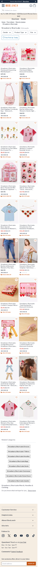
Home (3, 22)
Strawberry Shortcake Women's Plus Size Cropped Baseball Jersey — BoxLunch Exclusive (9, 422)
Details (23, 19)
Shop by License (20, 22)
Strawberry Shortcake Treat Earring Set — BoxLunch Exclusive (27, 305)
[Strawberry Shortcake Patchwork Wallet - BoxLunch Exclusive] (28, 54)
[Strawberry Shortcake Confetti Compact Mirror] (9, 290)
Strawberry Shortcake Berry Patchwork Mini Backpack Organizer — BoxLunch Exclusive (8, 187)
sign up (31, 563)
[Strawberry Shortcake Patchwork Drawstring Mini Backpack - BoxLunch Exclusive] (9, 54)
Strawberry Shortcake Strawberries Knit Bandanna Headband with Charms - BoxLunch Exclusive (28, 226)
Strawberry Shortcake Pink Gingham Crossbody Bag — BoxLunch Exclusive (9, 109)
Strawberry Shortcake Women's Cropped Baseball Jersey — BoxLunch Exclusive (27, 148)
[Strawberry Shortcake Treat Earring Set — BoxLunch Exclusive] (28, 290)
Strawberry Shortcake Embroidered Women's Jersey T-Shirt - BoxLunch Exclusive (27, 422)
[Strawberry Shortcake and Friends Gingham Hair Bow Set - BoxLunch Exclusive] (9, 368)
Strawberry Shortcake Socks (19, 466)
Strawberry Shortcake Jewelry (18, 481)
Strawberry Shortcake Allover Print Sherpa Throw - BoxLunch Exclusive (27, 187)
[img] (3, 535)
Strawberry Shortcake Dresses (18, 446)
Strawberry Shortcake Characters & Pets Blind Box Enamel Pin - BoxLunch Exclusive (9, 148)
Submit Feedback (17, 552)
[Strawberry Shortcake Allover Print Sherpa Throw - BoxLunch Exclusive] (28, 172)
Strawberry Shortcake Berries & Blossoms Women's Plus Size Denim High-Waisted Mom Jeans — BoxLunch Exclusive (9, 266)
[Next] (35, 1)
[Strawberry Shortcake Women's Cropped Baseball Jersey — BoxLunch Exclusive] (28, 133)
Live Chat (23, 542)
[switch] (10, 37)
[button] (3, 5)
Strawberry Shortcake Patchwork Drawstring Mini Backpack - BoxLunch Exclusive (8, 70)
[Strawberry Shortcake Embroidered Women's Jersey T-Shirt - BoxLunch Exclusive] (28, 407)
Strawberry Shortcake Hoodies (19, 456)
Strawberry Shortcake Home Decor (19, 476)
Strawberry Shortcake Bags (18, 461)
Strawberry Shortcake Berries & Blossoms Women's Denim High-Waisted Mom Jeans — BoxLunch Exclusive (27, 109)
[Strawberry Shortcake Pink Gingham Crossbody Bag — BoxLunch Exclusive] (9, 94)
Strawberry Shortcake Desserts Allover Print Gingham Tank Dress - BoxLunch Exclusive (27, 266)
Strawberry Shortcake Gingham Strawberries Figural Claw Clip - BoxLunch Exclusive (27, 383)
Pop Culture (10, 22)
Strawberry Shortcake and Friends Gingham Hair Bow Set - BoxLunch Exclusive (9, 383)
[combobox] (19, 10)
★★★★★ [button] (4, 76)
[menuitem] (34, 5)
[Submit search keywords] (3, 10)
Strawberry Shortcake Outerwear (18, 471)
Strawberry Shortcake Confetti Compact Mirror (9, 304)
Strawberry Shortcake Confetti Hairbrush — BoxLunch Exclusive (27, 344)
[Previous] (2, 1)
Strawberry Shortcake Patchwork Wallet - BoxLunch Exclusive (27, 70)
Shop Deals (15, 19)
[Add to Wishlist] (16, 44)
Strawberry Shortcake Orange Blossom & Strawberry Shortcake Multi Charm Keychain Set (8, 344)
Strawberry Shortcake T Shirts (18, 451)
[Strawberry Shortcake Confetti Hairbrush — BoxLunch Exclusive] (28, 329)
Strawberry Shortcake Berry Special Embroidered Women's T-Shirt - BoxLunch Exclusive (8, 226)
